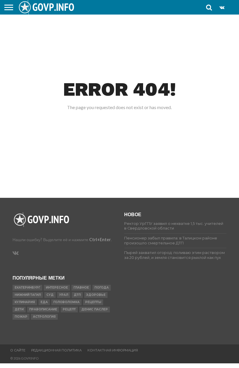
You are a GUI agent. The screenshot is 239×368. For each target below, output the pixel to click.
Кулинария (25, 302)
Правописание (43, 309)
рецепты (93, 302)
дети (19, 309)
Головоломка (66, 302)
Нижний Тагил (28, 295)
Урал (63, 295)
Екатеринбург (27, 287)
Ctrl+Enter (100, 239)
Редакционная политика (56, 350)
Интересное (57, 287)
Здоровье (96, 295)
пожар (21, 317)
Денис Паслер (94, 309)
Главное (81, 287)
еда (44, 302)
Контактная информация (112, 350)
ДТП (77, 295)
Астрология (44, 317)
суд (50, 295)
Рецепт (69, 309)
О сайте (17, 350)
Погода (101, 287)
